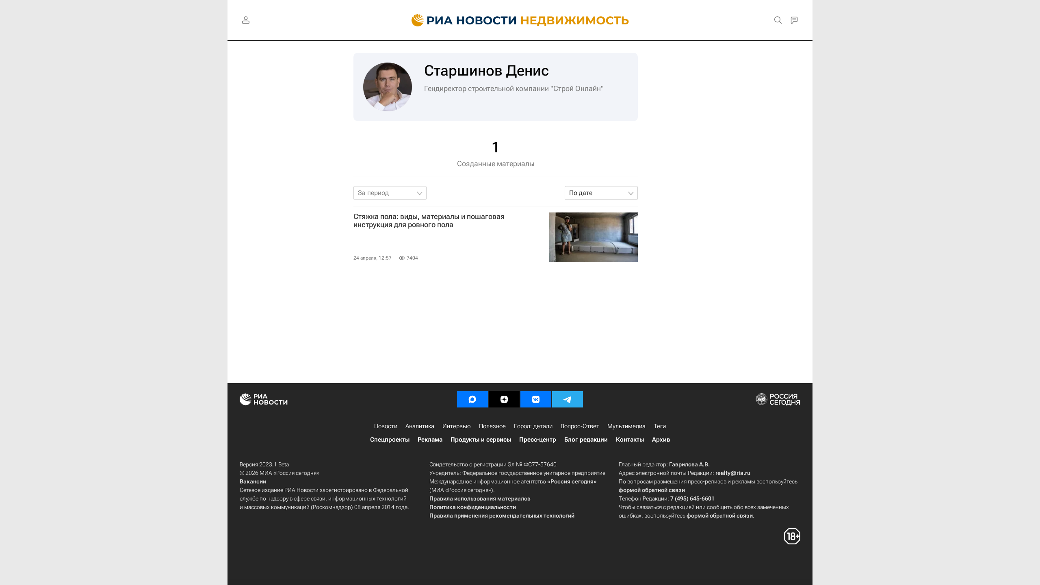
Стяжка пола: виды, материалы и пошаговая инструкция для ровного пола (429, 220)
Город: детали (533, 426)
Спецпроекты (390, 439)
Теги (660, 426)
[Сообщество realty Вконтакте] (535, 399)
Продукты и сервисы (481, 439)
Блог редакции (586, 439)
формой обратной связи (652, 490)
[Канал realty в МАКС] (472, 399)
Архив (661, 439)
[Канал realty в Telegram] (567, 399)
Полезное (492, 426)
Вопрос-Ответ (580, 426)
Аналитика (419, 426)
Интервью (456, 426)
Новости (385, 426)
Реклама (430, 439)
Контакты (630, 439)
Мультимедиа (626, 426)
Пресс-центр (537, 439)
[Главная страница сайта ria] (459, 20)
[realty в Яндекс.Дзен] (504, 399)
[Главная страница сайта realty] (520, 20)
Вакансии (253, 481)
